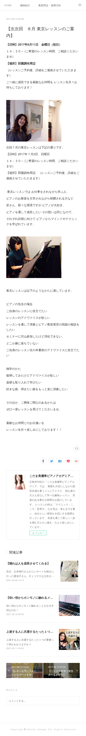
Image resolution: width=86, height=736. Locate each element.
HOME (8, 5)
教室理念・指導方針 (49, 5)
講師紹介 (25, 5)
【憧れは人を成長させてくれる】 (28, 563)
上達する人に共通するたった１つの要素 (32, 631)
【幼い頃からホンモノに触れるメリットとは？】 (38, 597)
